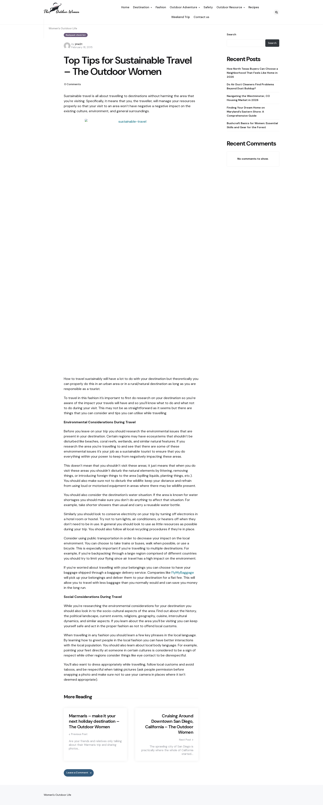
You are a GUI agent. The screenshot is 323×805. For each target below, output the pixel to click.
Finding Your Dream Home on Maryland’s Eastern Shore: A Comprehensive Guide (246, 111)
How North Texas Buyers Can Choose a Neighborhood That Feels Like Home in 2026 (252, 73)
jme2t (78, 44)
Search (231, 34)
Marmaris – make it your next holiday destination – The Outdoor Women (94, 721)
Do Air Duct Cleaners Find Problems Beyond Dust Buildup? (250, 86)
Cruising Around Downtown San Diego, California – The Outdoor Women (169, 724)
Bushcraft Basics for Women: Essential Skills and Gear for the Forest (252, 125)
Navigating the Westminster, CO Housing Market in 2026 (248, 98)
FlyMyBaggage (182, 572)
